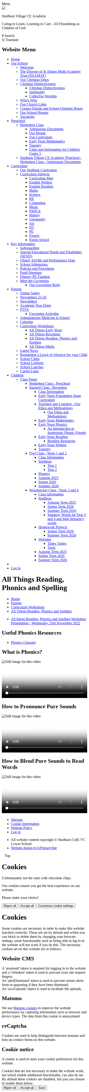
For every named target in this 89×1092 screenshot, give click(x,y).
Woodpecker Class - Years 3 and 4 (54, 490)
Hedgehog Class (32, 125)
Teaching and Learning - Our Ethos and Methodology (59, 406)
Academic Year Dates (35, 305)
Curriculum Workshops (37, 326)
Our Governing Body (44, 285)
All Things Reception (44, 334)
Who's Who (28, 100)
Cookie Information (25, 824)
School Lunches (31, 367)
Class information (51, 494)
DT (31, 227)
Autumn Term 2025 (61, 502)
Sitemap (17, 820)
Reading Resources (61, 441)
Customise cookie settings (55, 906)
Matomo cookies (25, 1008)
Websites (44, 539)
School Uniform (31, 363)
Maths (33, 190)
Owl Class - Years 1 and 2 (48, 453)
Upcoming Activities (44, 314)
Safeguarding (29, 248)
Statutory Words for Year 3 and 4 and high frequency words (66, 519)
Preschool (18, 121)
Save (41, 1087)
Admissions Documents (46, 129)
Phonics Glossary (23, 642)
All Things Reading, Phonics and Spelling (41, 611)
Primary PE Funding (35, 277)
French (34, 236)
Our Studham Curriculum (38, 170)
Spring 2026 (47, 482)
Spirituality (37, 92)
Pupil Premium (31, 273)
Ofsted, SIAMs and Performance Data (47, 260)
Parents (16, 289)
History (34, 215)
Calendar (26, 322)
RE (31, 199)
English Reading (41, 186)
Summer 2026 (48, 486)
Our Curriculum (40, 137)
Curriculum (19, 166)
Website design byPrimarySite (34, 848)
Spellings (45, 461)
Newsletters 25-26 (33, 297)
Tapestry (35, 145)
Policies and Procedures (37, 268)
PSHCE (35, 211)
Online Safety (30, 293)
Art (31, 223)
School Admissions (34, 264)
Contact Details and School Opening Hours (51, 108)
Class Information (51, 392)
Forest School (39, 240)
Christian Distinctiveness (38, 84)
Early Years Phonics (52, 424)
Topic (51, 548)
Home (15, 59)
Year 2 (52, 470)
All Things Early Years (45, 330)
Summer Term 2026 (61, 511)
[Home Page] (3, 8)
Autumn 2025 (48, 478)
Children (17, 375)
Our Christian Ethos (34, 80)
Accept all (27, 906)
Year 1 (52, 465)
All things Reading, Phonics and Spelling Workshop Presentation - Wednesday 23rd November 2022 (48, 621)
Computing (37, 203)
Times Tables (56, 543)
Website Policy (21, 828)
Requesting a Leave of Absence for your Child (53, 355)
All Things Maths (42, 346)
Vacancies (27, 117)
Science (34, 195)
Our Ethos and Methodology (57, 414)
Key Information (23, 244)
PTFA (24, 309)
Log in (16, 568)
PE (31, 231)
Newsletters (28, 301)
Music (33, 207)
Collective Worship (43, 96)
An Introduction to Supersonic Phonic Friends (66, 431)
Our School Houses (34, 112)
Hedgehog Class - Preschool (49, 383)
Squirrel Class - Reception (48, 387)
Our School (19, 63)
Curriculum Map (41, 178)
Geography (37, 219)
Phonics (44, 474)
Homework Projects (52, 527)
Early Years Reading (53, 437)
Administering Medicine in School (45, 318)
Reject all (10, 906)
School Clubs (29, 359)
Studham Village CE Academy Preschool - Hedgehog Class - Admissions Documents (50, 160)
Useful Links (29, 371)
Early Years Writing (52, 445)
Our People (37, 133)
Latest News (29, 351)
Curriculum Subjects (35, 174)
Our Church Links (33, 104)
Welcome (27, 67)
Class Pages (28, 379)
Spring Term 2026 (60, 506)
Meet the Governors (34, 281)
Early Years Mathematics (47, 141)
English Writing (40, 182)
